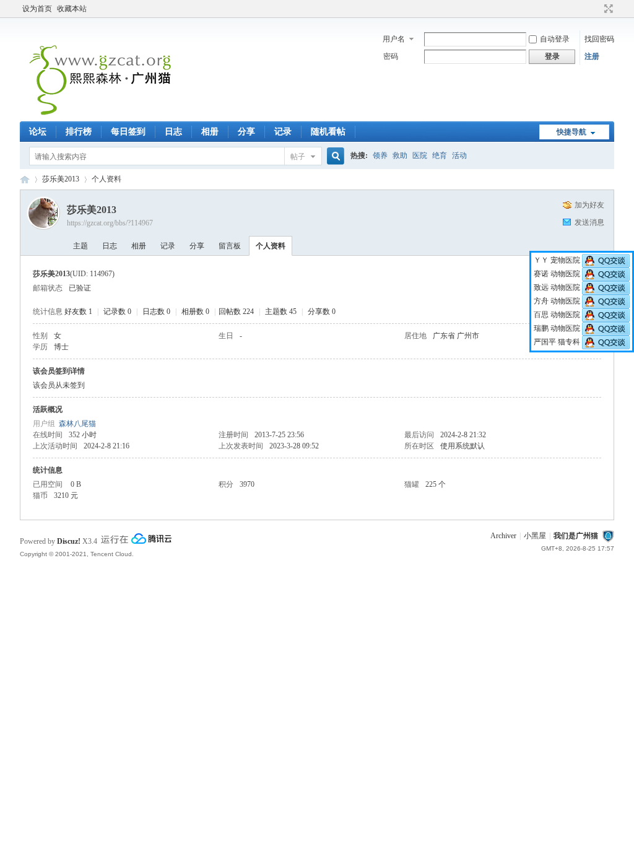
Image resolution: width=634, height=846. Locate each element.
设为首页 (37, 8)
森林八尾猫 (77, 423)
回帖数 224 (236, 311)
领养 (380, 155)
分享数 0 (322, 311)
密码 (390, 56)
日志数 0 (156, 311)
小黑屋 (535, 535)
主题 (80, 246)
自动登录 (555, 39)
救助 (400, 155)
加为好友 (589, 205)
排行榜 (79, 131)
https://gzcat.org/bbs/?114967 (110, 223)
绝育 (439, 155)
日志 (173, 131)
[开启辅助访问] (597, 8)
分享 (246, 131)
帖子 (297, 156)
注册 (591, 56)
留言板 (230, 246)
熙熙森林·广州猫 (25, 179)
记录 (283, 131)
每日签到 (128, 131)
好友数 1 (78, 311)
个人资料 (270, 246)
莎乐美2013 (60, 179)
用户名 (394, 39)
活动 (459, 155)
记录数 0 (117, 311)
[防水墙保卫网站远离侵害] (608, 535)
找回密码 (599, 39)
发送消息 (589, 222)
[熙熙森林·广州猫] (100, 114)
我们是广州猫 (576, 535)
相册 (210, 131)
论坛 (37, 131)
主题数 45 (281, 311)
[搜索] (333, 156)
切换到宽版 (607, 8)
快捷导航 (571, 132)
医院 (419, 155)
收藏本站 (72, 8)
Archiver (503, 535)
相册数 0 (195, 311)
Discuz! (68, 541)
